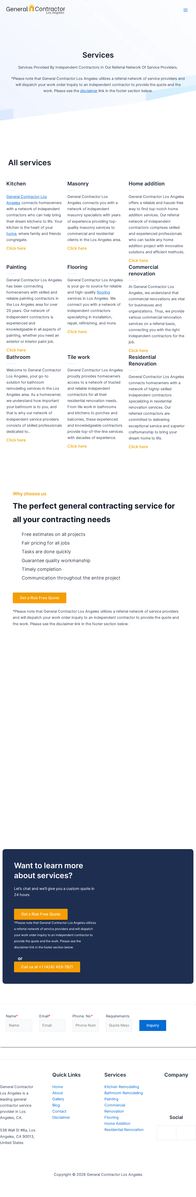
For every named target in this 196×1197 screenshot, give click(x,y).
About (57, 1093)
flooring (103, 292)
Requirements (118, 1016)
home (11, 233)
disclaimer (88, 91)
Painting (111, 1099)
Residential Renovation (124, 1129)
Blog (56, 1105)
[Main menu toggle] (185, 10)
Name (12, 1016)
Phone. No (82, 1016)
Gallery (58, 1099)
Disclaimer (61, 1117)
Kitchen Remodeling (121, 1087)
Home (57, 1087)
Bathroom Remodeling (123, 1093)
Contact (59, 1111)
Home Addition (117, 1123)
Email (44, 1016)
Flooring (111, 1117)
